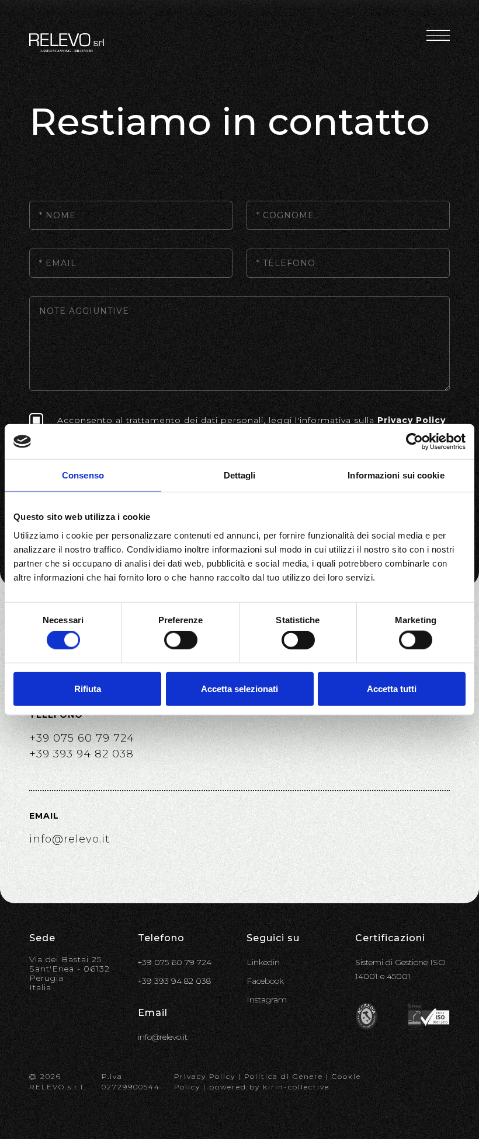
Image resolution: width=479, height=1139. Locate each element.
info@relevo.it (69, 839)
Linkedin (263, 962)
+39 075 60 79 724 (81, 738)
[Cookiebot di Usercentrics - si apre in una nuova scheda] (414, 441)
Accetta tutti (391, 688)
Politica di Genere (283, 1076)
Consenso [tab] (83, 475)
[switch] (180, 640)
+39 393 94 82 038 (81, 753)
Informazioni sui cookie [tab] (396, 475)
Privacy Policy (411, 420)
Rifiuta (87, 688)
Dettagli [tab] (240, 475)
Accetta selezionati (239, 688)
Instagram (267, 999)
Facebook (265, 981)
